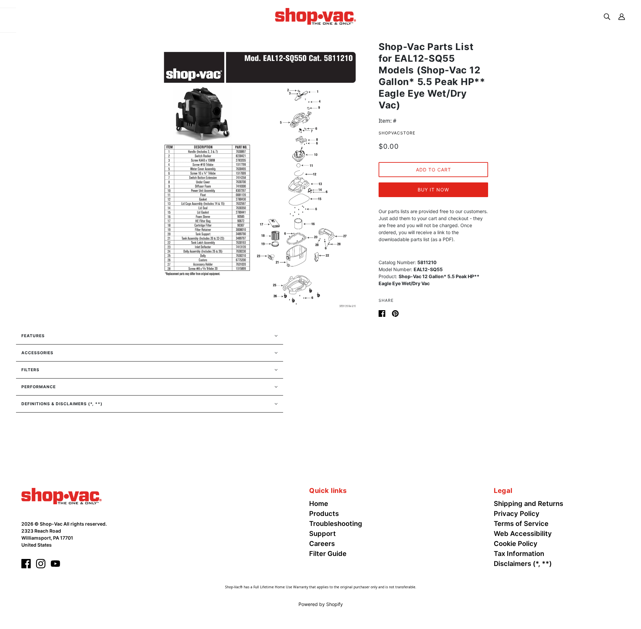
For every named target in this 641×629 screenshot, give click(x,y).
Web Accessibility (523, 534)
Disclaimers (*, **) (523, 564)
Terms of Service (521, 524)
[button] (149, 336)
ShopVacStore (397, 132)
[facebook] (26, 563)
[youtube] (55, 563)
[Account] (621, 16)
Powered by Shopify (320, 604)
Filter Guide (328, 554)
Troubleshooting (335, 524)
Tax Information (519, 554)
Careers (322, 544)
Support (322, 534)
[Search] (607, 16)
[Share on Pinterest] (395, 312)
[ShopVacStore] (61, 495)
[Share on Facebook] (382, 312)
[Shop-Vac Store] (315, 15)
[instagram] (40, 563)
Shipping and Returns (528, 504)
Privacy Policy (517, 514)
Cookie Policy (516, 544)
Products (324, 514)
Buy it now (433, 189)
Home (318, 504)
